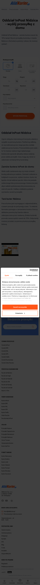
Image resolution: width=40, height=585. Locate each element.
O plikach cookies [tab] (32, 275)
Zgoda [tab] (7, 275)
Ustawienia (19, 313)
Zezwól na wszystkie (20, 307)
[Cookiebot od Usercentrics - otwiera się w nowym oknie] (30, 270)
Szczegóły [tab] (18, 275)
